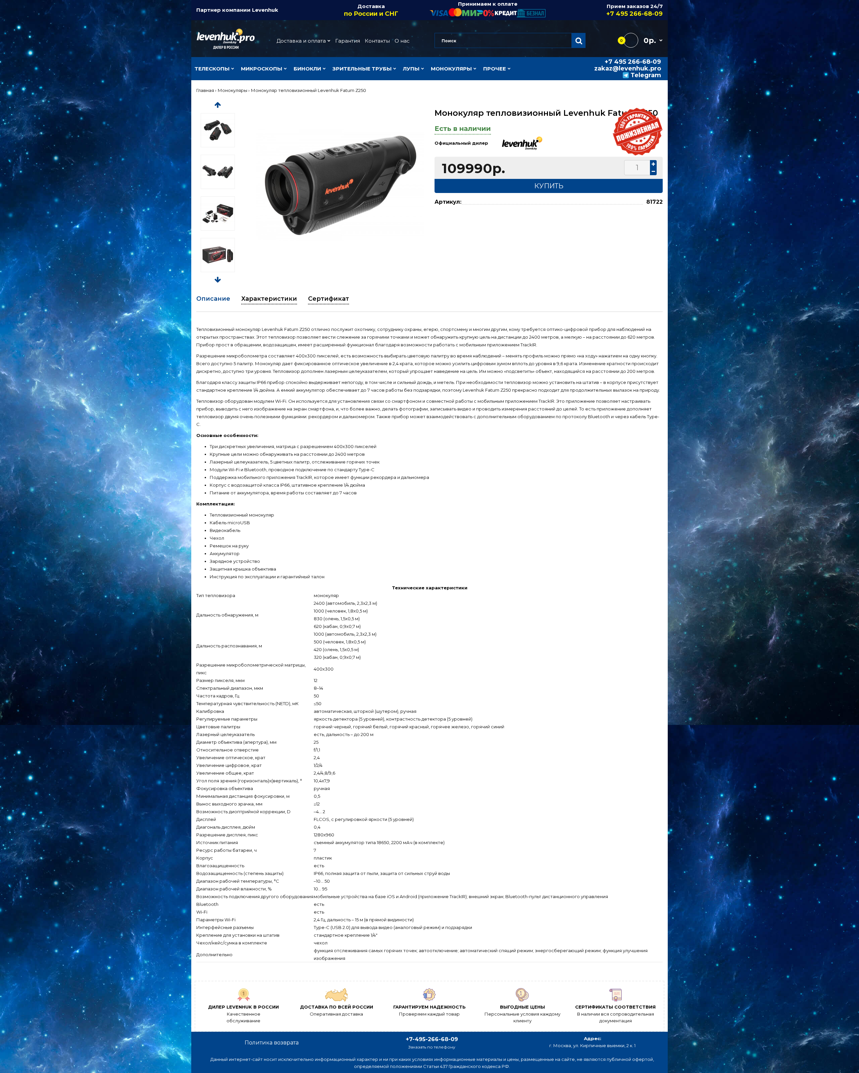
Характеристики (269, 298)
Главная (205, 90)
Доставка (371, 10)
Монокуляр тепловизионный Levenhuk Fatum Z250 (308, 90)
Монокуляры (232, 90)
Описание (213, 298)
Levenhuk (265, 10)
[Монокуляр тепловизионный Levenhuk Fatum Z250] (340, 185)
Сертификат (328, 298)
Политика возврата (272, 1042)
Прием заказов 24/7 (634, 10)
